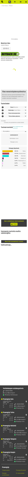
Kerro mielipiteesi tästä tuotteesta (18, 127)
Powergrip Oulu (8, 399)
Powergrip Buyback (21, 470)
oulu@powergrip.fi (20, 406)
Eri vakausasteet (20, 473)
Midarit (11, 5)
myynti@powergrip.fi (10, 393)
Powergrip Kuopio (9, 452)
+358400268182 (20, 430)
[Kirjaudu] (20, 1)
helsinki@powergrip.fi (21, 432)
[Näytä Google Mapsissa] (26, 402)
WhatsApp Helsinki (21, 434)
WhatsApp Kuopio (20, 461)
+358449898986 (20, 444)
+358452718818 (9, 390)
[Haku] (10, 2)
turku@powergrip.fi (20, 419)
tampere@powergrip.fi (21, 446)
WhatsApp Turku (20, 421)
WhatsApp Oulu (20, 408)
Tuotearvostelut (6, 470)
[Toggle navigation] (26, 1)
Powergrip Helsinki (9, 426)
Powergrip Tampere (9, 439)
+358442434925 (20, 417)
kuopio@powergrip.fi (21, 459)
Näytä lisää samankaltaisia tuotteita (14, 241)
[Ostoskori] (15, 1)
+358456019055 (20, 457)
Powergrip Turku (8, 412)
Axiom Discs (5, 5)
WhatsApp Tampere (21, 448)
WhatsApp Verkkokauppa (11, 395)
